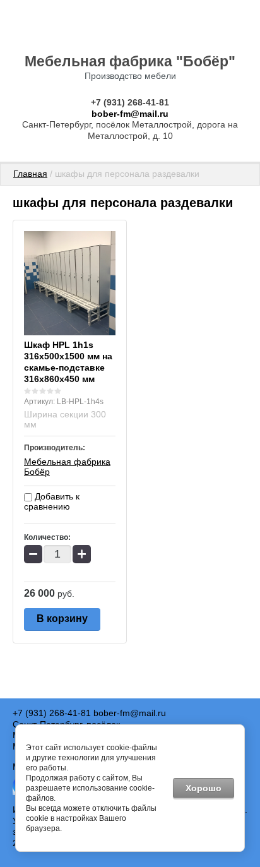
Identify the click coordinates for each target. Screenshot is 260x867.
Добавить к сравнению (52, 501)
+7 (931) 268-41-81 (130, 102)
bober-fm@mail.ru (130, 114)
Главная (30, 174)
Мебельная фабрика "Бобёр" (130, 61)
